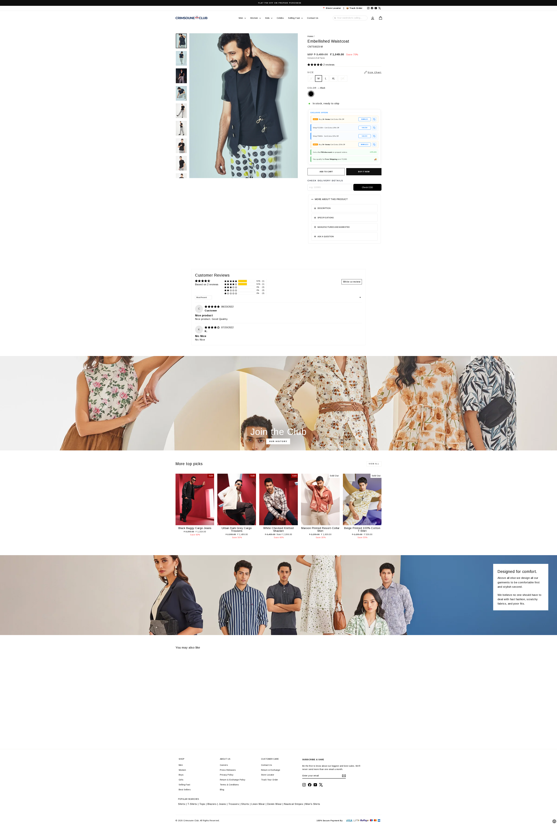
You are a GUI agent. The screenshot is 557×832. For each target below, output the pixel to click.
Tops (202, 804)
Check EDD (367, 187)
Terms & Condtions (229, 784)
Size (344, 72)
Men (241, 18)
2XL (342, 78)
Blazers (211, 804)
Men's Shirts (312, 804)
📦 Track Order (355, 8)
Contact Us (312, 18)
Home (310, 36)
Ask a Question (326, 236)
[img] (212, 306)
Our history (278, 441)
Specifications (326, 217)
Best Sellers (185, 789)
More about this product (331, 199)
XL (333, 78)
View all (374, 464)
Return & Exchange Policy (232, 780)
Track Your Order (269, 780)
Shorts (245, 804)
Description (324, 208)
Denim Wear (274, 804)
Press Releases (228, 770)
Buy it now (364, 172)
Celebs (280, 18)
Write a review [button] (351, 281)
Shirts (181, 804)
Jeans (222, 804)
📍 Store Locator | (333, 8)
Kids (267, 18)
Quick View (194, 522)
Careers (224, 765)
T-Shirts (192, 804)
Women (254, 18)
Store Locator (267, 775)
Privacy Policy (226, 775)
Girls (181, 780)
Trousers (233, 804)
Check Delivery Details (325, 180)
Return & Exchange (270, 770)
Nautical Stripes (293, 804)
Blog (222, 789)
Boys (181, 775)
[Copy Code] (374, 119)
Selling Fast (294, 18)
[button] (315, 64)
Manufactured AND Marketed (334, 227)
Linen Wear (258, 804)
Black (311, 94)
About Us (225, 759)
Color (316, 88)
